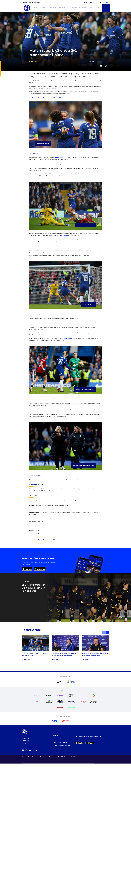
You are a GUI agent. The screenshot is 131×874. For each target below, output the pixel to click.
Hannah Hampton (60, 157)
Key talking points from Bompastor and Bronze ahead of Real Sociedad (64, 654)
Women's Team (64, 8)
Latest (35, 8)
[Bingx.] (106, 2)
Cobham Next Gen (27, 598)
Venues (25, 2)
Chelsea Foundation (34, 2)
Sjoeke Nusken (68, 338)
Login (85, 2)
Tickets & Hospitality (79, 8)
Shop (92, 8)
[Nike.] (101, 2)
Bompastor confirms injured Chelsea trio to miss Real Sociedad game (95, 654)
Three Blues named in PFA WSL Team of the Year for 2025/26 (35, 654)
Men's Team (52, 8)
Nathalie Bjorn (52, 88)
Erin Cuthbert (63, 235)
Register (92, 2)
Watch (44, 8)
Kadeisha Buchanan (90, 322)
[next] (107, 632)
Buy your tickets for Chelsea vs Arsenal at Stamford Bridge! (47, 97)
